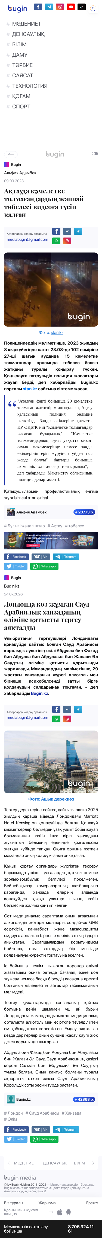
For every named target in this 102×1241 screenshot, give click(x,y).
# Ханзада (71, 1113)
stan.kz (57, 332)
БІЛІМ (19, 44)
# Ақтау (55, 525)
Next (93, 1162)
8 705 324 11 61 (81, 1229)
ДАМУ (19, 54)
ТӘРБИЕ (22, 65)
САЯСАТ (22, 75)
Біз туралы (13, 1203)
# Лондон (13, 1113)
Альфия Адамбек (20, 172)
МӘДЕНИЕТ (26, 23)
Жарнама (47, 1203)
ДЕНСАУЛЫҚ (28, 34)
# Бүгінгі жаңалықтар (24, 525)
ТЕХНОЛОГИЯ (30, 86)
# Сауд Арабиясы (42, 1113)
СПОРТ (21, 106)
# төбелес (74, 525)
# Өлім (10, 1119)
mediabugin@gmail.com (27, 239)
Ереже (92, 1203)
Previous (9, 1162)
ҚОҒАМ (21, 96)
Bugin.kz (11, 586)
